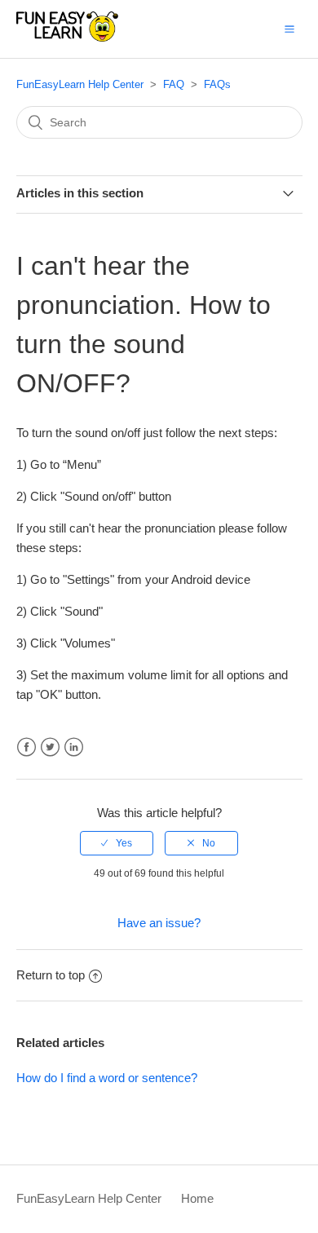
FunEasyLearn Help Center (80, 84)
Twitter (50, 747)
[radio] (116, 843)
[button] (289, 28)
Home (197, 1198)
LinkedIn (74, 747)
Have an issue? (159, 923)
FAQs (217, 84)
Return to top (50, 975)
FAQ (173, 84)
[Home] (67, 37)
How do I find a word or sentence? (106, 1078)
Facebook (26, 747)
